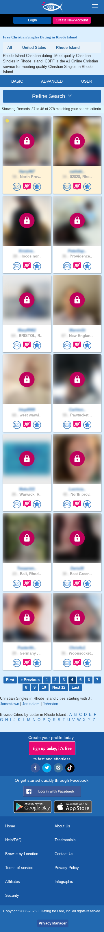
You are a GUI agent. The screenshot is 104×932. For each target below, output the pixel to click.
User (86, 81)
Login (32, 20)
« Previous (30, 680)
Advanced (52, 81)
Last (75, 687)
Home (10, 826)
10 (44, 687)
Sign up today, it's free (52, 748)
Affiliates (12, 881)
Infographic (64, 881)
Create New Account (72, 20)
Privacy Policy (67, 868)
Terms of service (19, 868)
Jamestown (9, 704)
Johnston (50, 704)
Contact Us (64, 854)
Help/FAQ (13, 840)
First (10, 680)
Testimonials (65, 840)
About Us (62, 826)
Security (12, 895)
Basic (17, 81)
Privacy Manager (53, 923)
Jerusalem (31, 704)
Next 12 (58, 687)
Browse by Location (21, 854)
